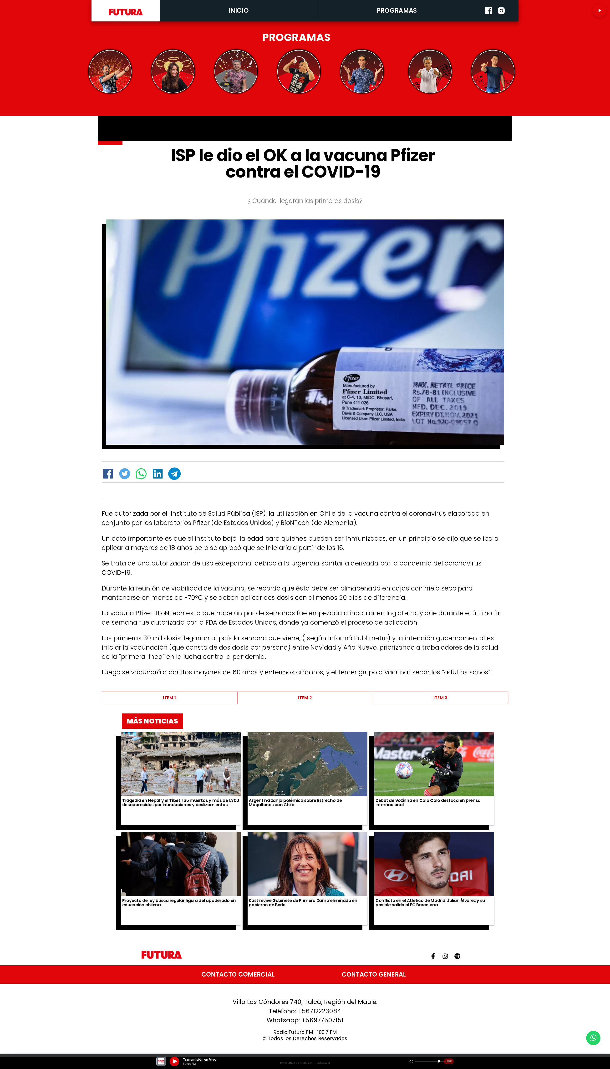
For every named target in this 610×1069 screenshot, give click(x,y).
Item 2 (305, 698)
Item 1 (169, 698)
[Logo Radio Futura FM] (126, 15)
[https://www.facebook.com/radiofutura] (488, 20)
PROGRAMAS (397, 10)
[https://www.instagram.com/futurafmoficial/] (501, 20)
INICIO (239, 10)
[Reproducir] (599, 10)
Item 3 (440, 698)
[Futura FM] (110, 71)
